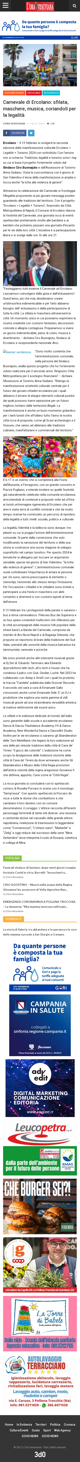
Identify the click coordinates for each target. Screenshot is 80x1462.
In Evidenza (51, 92)
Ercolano (33, 92)
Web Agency (62, 1430)
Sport (47, 1430)
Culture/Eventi (14, 92)
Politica (55, 1424)
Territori (41, 1424)
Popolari (12, 858)
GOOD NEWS (30, 1436)
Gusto (36, 1430)
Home (9, 1424)
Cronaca (69, 1424)
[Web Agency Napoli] (40, 1454)
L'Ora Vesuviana (14, 877)
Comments (14, 919)
